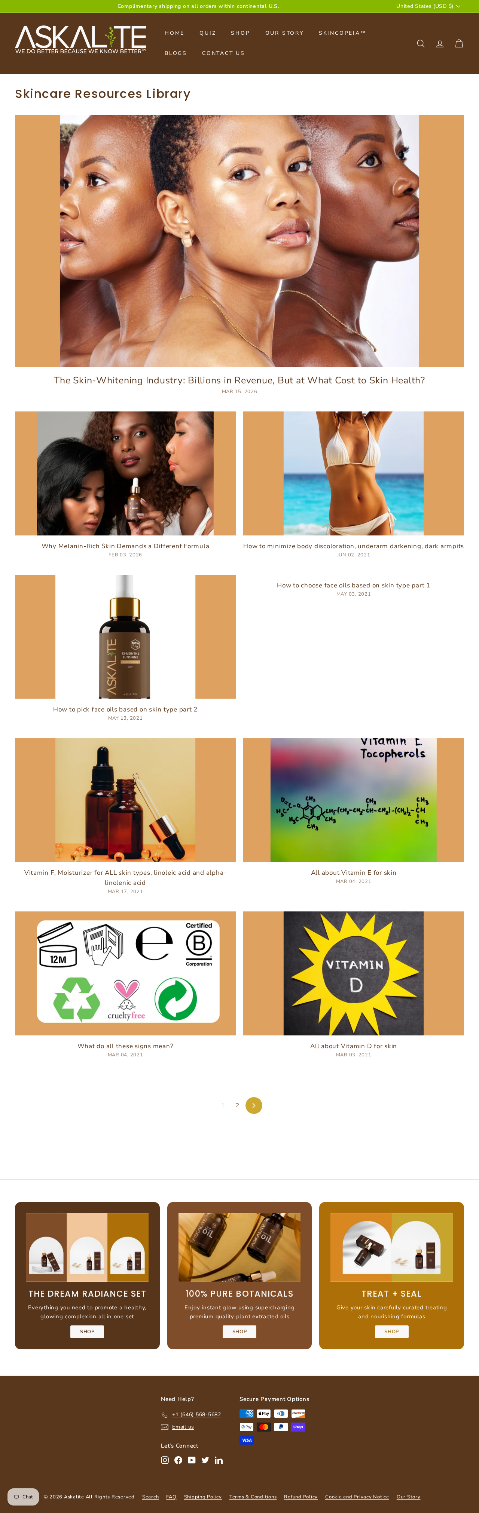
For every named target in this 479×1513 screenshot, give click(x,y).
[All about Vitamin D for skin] (353, 973)
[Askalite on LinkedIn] (219, 1460)
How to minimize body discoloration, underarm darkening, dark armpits (353, 546)
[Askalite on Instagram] (165, 1460)
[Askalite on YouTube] (192, 1460)
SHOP (240, 33)
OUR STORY (284, 33)
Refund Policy (301, 1497)
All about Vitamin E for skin (354, 872)
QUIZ (207, 33)
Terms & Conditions (253, 1497)
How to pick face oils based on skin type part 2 (125, 709)
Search (150, 1497)
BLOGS (176, 53)
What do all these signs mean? (125, 1046)
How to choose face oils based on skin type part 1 (353, 585)
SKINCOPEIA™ (343, 33)
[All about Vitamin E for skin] (353, 800)
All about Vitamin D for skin (353, 1046)
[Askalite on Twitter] (205, 1460)
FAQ (171, 1497)
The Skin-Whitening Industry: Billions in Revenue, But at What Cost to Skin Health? (239, 380)
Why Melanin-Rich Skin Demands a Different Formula (126, 546)
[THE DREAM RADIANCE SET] (87, 1247)
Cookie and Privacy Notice (357, 1497)
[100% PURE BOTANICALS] (240, 1247)
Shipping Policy (203, 1497)
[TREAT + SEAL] (391, 1247)
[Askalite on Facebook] (178, 1460)
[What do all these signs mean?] (125, 973)
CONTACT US (223, 53)
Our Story (409, 1497)
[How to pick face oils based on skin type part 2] (125, 637)
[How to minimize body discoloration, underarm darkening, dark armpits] (353, 473)
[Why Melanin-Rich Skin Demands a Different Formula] (125, 473)
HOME (174, 33)
